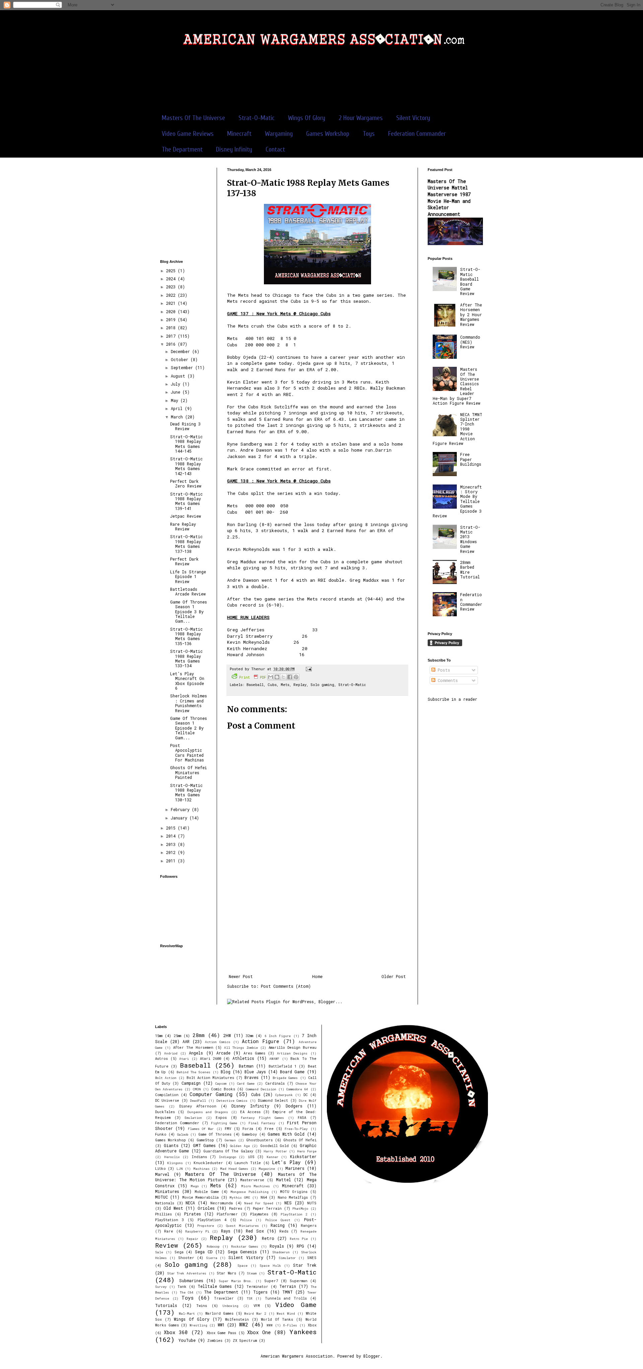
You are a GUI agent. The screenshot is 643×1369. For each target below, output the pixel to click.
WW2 (243, 1324)
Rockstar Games (245, 1246)
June (177, 392)
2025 (172, 270)
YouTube (187, 1340)
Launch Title (247, 1162)
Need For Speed (258, 1203)
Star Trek (304, 1265)
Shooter (186, 1257)
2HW (227, 1035)
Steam (252, 1273)
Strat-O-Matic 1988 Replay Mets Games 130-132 (186, 792)
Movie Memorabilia (200, 1197)
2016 (172, 344)
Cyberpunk (284, 1095)
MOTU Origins (293, 1191)
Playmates (259, 1214)
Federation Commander (417, 133)
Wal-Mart (187, 1313)
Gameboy (249, 1134)
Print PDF (252, 677)
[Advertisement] (321, 83)
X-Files (290, 1325)
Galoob (182, 1134)
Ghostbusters (259, 1140)
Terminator (257, 1286)
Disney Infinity (234, 149)
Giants (171, 1145)
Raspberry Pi (197, 1231)
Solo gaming (322, 684)
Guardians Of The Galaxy (228, 1151)
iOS (251, 1156)
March (178, 416)
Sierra (211, 1258)
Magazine (267, 1168)
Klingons (175, 1163)
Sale (159, 1252)
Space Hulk (270, 1265)
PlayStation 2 (294, 1214)
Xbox (312, 1325)
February (181, 809)
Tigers (260, 1292)
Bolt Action (165, 1078)
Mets (285, 684)
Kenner (272, 1157)
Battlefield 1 (282, 1066)
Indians (199, 1156)
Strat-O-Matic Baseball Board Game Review (470, 281)
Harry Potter (275, 1151)
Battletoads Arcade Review (188, 591)
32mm (249, 1035)
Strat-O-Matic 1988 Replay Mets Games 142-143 (186, 466)
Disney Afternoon (197, 1106)
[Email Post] (308, 669)
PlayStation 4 (212, 1219)
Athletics (243, 1058)
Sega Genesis (242, 1251)
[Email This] (270, 677)
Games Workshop (327, 133)
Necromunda (221, 1203)
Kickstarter (303, 1156)
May (176, 400)
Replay (299, 684)
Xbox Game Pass (221, 1332)
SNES (311, 1257)
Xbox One (259, 1332)
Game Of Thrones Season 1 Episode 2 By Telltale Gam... (188, 728)
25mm (177, 1035)
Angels (196, 1053)
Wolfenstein (237, 1319)
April (178, 408)
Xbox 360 (176, 1332)
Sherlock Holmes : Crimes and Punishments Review (188, 703)
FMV (228, 1128)
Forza (247, 1128)
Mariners (294, 1168)
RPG (300, 1246)
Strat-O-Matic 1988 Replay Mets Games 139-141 (186, 501)
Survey (161, 1287)
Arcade (223, 1053)
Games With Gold (286, 1134)
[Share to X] (283, 677)
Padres (235, 1208)
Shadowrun (281, 1252)
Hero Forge (306, 1151)
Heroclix (172, 1157)
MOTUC (161, 1197)
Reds (283, 1231)
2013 (172, 844)
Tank (182, 1286)
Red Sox (255, 1231)
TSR (250, 1298)
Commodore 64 (297, 1089)
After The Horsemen (193, 1047)
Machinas (201, 1168)
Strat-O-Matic (256, 118)
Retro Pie (299, 1239)
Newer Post (241, 976)
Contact (275, 149)
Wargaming (279, 133)
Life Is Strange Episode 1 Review (188, 576)
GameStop (205, 1140)
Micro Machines (255, 1186)
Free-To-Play (296, 1129)
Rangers (308, 1225)
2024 (172, 278)
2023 (172, 286)
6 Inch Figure (278, 1036)
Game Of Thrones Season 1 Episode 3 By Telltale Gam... (188, 611)
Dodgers (294, 1105)
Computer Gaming (211, 1094)
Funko (160, 1134)
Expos (221, 1117)
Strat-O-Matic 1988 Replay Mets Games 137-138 (186, 544)
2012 (172, 852)
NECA (190, 1202)
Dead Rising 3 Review (185, 426)
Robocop (213, 1246)
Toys (369, 133)
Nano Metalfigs (293, 1197)
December (181, 351)
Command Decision (261, 1089)
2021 (172, 303)
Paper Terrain (267, 1208)
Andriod (170, 1053)
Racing (278, 1225)
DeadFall (198, 1100)
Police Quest (277, 1220)
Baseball (255, 684)
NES (288, 1202)
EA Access (250, 1111)
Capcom (220, 1083)
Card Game (245, 1083)
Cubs (272, 684)
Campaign (191, 1083)
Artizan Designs (292, 1053)
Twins (201, 1305)
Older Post (393, 976)
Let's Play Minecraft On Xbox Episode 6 (187, 681)
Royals (277, 1246)
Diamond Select (273, 1100)
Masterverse (252, 1180)
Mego (195, 1186)
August (179, 376)
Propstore (205, 1225)
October (181, 359)
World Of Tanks (277, 1319)
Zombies (214, 1340)
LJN (179, 1168)
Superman (298, 1280)
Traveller (224, 1298)
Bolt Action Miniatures (210, 1077)
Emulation (193, 1118)
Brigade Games (285, 1078)
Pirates (192, 1213)
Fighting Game (224, 1123)
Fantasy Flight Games (262, 1118)
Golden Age (240, 1146)
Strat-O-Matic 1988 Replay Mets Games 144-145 (186, 444)
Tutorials (166, 1305)
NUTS (311, 1203)
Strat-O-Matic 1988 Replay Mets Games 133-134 (186, 658)
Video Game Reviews (188, 133)
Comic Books (223, 1089)
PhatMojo (300, 1208)
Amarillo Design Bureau (292, 1047)
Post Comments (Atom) (286, 986)
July (177, 384)
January (180, 817)
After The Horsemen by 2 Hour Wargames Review (471, 314)
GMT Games (204, 1145)
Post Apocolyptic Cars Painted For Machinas (187, 752)
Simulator (287, 1258)
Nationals (164, 1203)
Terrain (287, 1286)
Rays (225, 1231)
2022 (172, 295)
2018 (172, 327)
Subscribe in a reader (452, 699)
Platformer (227, 1214)
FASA (302, 1117)
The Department (182, 149)
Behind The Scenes (193, 1072)
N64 (264, 1197)
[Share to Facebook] (289, 677)
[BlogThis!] (277, 677)
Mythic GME (239, 1197)
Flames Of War (201, 1129)
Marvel (162, 1174)
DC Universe (167, 1100)
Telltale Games (215, 1286)
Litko (160, 1168)
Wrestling (198, 1325)
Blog (225, 1071)
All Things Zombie (241, 1047)
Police (246, 1220)
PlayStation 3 (169, 1219)
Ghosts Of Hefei (299, 1140)
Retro (268, 1238)
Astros (161, 1058)
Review (166, 1245)
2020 (172, 311)
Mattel (283, 1179)
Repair (192, 1239)
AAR (186, 1041)
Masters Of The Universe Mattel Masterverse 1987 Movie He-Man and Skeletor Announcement (449, 197)
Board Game (292, 1071)
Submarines (191, 1280)
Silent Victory (413, 118)
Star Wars (226, 1273)
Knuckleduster (208, 1162)
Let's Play (286, 1162)
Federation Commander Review (471, 602)
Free (269, 1128)
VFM (257, 1305)
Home (317, 976)
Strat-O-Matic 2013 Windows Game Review (470, 539)
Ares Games (254, 1053)
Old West (173, 1208)
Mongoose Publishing (249, 1192)
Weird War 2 (255, 1313)
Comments (446, 680)
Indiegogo (227, 1157)
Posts (442, 670)
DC (305, 1094)
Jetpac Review (185, 516)
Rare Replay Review (183, 526)
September (183, 367)
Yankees (302, 1331)
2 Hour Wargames (361, 118)
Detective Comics (231, 1100)
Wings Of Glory (306, 118)
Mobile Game (207, 1191)
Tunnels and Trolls (286, 1298)
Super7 (271, 1280)
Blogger (371, 1356)
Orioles (206, 1208)
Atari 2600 (210, 1058)
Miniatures (167, 1191)
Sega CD (203, 1251)
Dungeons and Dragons (207, 1112)
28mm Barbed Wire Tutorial (470, 569)
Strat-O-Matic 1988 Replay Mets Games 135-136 (186, 636)
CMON (197, 1089)
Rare (168, 1231)
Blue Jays (255, 1071)
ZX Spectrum (245, 1340)
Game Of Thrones (214, 1134)
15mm (158, 1035)
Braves (251, 1077)
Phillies (163, 1214)
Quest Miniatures (242, 1225)
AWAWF (274, 1059)
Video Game (295, 1304)
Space (242, 1265)
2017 (172, 336)
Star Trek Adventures (186, 1273)
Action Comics (217, 1042)
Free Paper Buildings (470, 459)
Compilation (166, 1094)
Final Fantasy (261, 1123)
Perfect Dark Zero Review (185, 483)
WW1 (221, 1324)
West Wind (286, 1313)
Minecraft (239, 133)
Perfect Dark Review (184, 561)
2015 (172, 828)
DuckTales (165, 1111)
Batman (246, 1066)
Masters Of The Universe (193, 118)
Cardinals (275, 1083)
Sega (179, 1252)
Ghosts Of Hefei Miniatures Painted (188, 772)
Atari (184, 1059)
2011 (172, 860)
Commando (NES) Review (470, 341)
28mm (199, 1035)
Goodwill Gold (274, 1145)
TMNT (287, 1292)
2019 (172, 319)
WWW (270, 1325)
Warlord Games (219, 1313)
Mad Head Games (234, 1168)
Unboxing (230, 1306)
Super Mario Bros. (236, 1281)
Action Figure (260, 1041)
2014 (172, 836)
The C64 (187, 1292)
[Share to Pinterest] (296, 677)
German (230, 1140)
